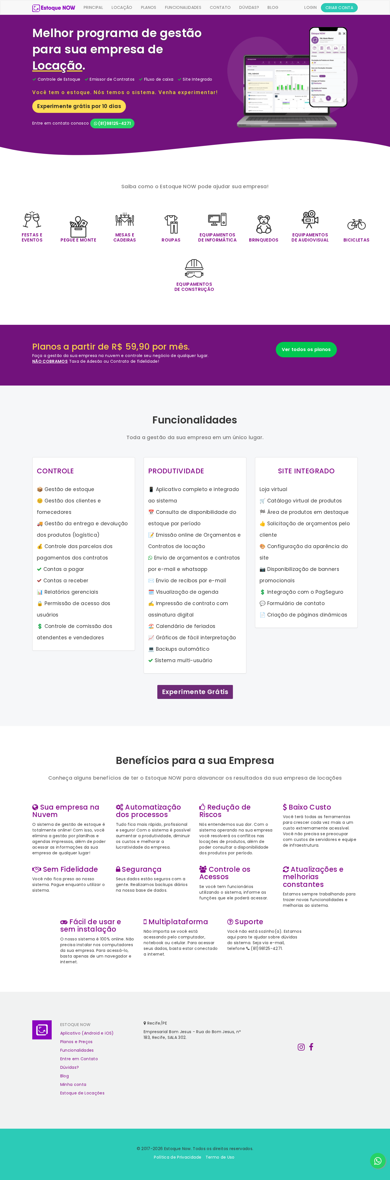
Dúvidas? (249, 7)
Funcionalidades (183, 7)
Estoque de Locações (82, 1093)
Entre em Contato (79, 1059)
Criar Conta (339, 8)
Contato (220, 7)
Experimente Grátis (195, 692)
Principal (93, 7)
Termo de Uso (220, 1157)
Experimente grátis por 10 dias (79, 106)
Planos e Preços (76, 1042)
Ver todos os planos (306, 349)
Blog (273, 7)
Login (312, 7)
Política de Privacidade (177, 1157)
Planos (148, 7)
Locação (122, 7)
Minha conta (73, 1084)
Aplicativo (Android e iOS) (87, 1033)
